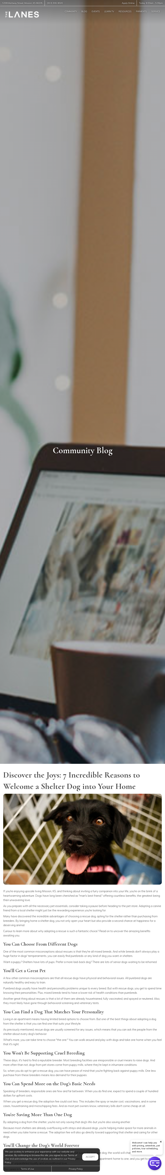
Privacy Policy (76, 1168)
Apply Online (128, 3)
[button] (154, 1163)
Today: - (151, 3)
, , (22, 3)
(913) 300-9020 (55, 3)
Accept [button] (90, 1156)
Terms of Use (27, 1168)
